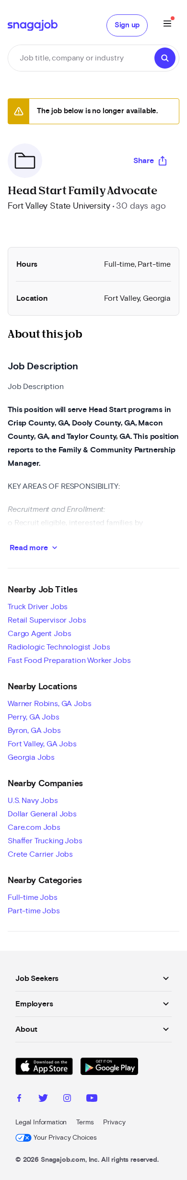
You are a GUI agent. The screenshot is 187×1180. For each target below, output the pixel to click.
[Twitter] (43, 1099)
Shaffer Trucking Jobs (45, 841)
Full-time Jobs (33, 897)
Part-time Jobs (34, 911)
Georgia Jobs (31, 757)
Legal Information (41, 1122)
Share (143, 161)
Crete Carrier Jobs (40, 854)
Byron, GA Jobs (34, 730)
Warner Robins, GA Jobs (49, 704)
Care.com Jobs (34, 827)
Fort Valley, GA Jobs (42, 744)
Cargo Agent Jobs (39, 633)
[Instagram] (67, 1099)
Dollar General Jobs (42, 814)
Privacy (114, 1122)
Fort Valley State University (59, 206)
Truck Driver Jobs (38, 607)
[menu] (167, 25)
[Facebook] (19, 1099)
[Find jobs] (164, 58)
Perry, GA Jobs (33, 717)
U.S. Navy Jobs (33, 800)
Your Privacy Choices (65, 1137)
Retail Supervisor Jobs (47, 620)
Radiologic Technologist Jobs (59, 647)
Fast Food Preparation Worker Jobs (69, 660)
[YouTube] (91, 1099)
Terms (85, 1122)
